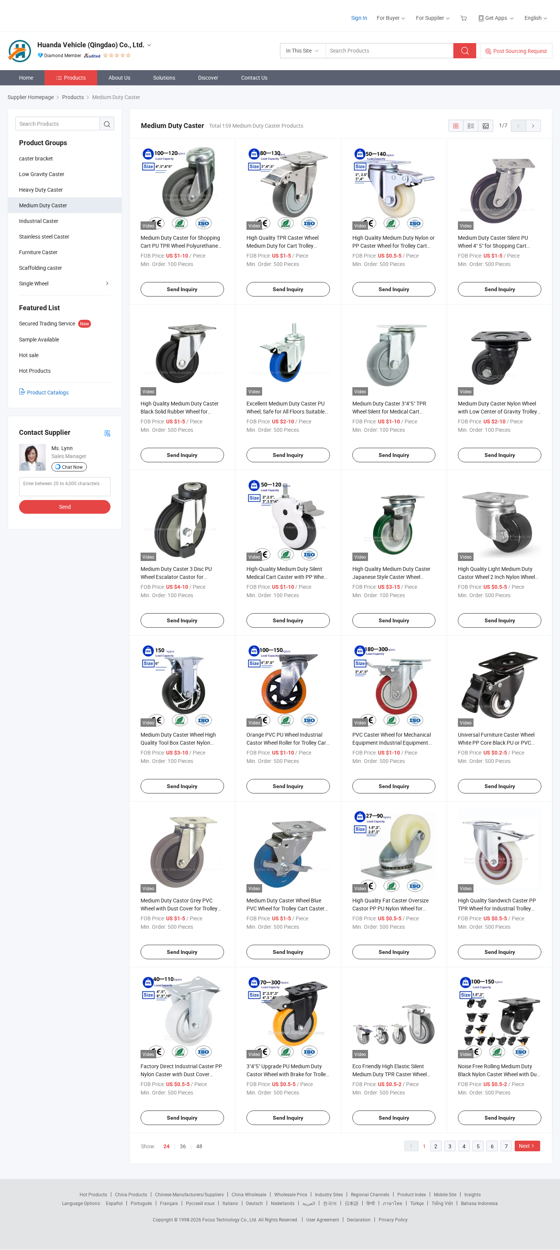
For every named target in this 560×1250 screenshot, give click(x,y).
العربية (308, 1203)
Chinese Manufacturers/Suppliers (189, 1194)
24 (166, 1146)
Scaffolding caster (40, 267)
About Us (119, 77)
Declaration (359, 1219)
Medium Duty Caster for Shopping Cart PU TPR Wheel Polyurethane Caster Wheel (180, 245)
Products (75, 77)
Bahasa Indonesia (479, 1203)
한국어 (330, 1203)
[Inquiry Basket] (465, 17)
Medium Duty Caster (43, 205)
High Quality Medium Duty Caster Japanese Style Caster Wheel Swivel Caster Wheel (391, 576)
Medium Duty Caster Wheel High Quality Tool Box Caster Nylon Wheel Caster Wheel (178, 742)
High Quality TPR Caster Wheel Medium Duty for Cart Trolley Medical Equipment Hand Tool (282, 245)
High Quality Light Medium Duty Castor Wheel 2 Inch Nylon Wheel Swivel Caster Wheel (496, 576)
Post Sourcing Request (520, 50)
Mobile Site (445, 1194)
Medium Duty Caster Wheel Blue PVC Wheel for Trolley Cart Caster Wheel (285, 908)
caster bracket (36, 158)
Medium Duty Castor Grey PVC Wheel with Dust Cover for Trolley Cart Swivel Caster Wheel (179, 908)
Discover (208, 77)
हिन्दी (370, 1203)
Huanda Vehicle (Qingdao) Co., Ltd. (90, 45)
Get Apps (496, 17)
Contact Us (254, 77)
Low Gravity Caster (41, 174)
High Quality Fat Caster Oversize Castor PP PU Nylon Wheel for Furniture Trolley (390, 908)
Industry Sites (329, 1194)
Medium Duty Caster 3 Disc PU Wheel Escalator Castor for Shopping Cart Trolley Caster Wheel (182, 576)
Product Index (411, 1194)
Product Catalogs (48, 392)
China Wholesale (249, 1194)
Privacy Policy (393, 1219)
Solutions (164, 77)
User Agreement (322, 1219)
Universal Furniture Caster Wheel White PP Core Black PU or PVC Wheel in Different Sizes (496, 742)
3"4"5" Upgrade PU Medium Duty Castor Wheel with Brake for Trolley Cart (287, 1074)
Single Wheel (33, 283)
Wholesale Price (290, 1194)
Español (114, 1203)
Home (26, 77)
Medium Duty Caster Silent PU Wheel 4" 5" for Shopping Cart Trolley (493, 245)
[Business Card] (107, 433)
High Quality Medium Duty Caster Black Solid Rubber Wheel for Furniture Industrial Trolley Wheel (180, 411)
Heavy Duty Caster (41, 189)
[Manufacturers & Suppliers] (57, 15)
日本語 (351, 1203)
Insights (472, 1194)
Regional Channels (370, 1194)
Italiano (230, 1203)
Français (169, 1203)
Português (141, 1203)
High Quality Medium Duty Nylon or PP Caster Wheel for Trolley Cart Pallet (393, 245)
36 (183, 1146)
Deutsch (254, 1203)
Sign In (359, 17)
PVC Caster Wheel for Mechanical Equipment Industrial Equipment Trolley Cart (391, 742)
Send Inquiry (182, 289)
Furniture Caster (38, 252)
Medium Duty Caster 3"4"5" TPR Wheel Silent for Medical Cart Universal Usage (389, 411)
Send (65, 506)
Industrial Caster (38, 220)
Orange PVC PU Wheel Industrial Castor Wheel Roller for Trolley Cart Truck (287, 742)
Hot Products (93, 1194)
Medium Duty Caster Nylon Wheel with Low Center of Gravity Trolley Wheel (497, 411)
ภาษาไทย (392, 1203)
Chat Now (72, 467)
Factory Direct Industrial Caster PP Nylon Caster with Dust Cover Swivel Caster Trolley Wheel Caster (181, 1074)
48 (199, 1146)
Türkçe (417, 1203)
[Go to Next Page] (533, 125)
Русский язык (200, 1203)
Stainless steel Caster (44, 236)
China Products (131, 1194)
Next (524, 1145)
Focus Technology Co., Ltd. (230, 1219)
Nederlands (282, 1203)
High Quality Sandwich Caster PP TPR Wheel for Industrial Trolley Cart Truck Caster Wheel (497, 908)
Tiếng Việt (442, 1203)
